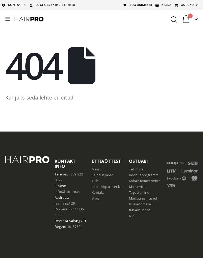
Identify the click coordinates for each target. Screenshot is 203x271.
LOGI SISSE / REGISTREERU (55, 5)
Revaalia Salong (67, 221)
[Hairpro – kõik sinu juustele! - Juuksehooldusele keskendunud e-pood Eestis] (29, 19)
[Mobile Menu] (7, 19)
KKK (132, 216)
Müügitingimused (143, 198)
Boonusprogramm (144, 175)
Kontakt (98, 192)
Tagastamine (139, 192)
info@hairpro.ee (68, 191)
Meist (96, 169)
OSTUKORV (189, 5)
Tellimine (136, 169)
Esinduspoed (102, 175)
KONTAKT (15, 5)
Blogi (96, 198)
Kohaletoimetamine (144, 181)
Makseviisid (138, 186)
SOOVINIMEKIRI (141, 5)
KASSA (166, 5)
